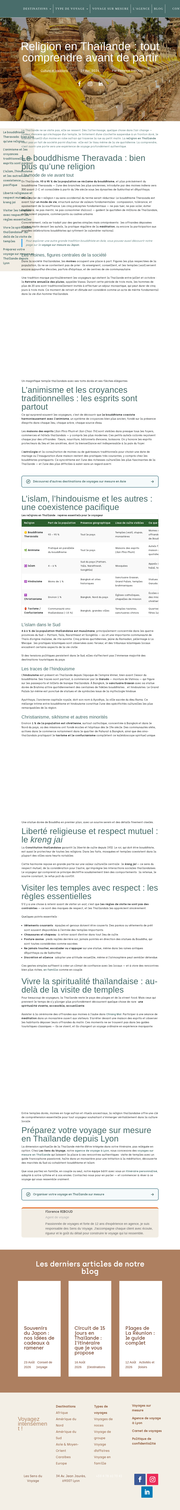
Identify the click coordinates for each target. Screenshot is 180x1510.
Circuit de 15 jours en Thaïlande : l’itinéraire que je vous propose (90, 1340)
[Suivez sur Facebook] (79, 83)
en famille (50, 969)
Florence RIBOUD (130, 70)
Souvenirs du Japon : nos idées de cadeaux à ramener (39, 1338)
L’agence (141, 8)
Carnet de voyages (147, 1431)
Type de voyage (70, 8)
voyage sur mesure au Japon (60, 244)
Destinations (35, 8)
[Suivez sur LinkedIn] (100, 83)
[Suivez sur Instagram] (90, 83)
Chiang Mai (113, 1014)
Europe (61, 1463)
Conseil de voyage (44, 1365)
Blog (158, 8)
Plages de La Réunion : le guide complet (140, 1335)
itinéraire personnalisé (141, 1171)
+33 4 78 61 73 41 (109, 1476)
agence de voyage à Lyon (92, 1150)
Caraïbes (63, 1457)
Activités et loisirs (146, 1365)
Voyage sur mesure (110, 8)
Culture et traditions (54, 70)
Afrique (62, 1413)
